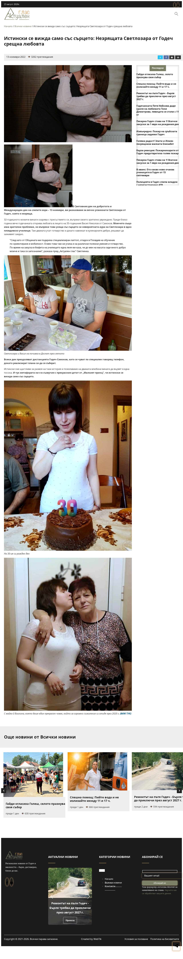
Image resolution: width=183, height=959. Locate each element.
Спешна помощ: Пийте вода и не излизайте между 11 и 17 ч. (156, 85)
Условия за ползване (136, 939)
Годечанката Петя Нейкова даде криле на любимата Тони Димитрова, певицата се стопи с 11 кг (157, 110)
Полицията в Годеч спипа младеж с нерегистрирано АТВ (157, 183)
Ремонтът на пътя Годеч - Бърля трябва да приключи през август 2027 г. (156, 96)
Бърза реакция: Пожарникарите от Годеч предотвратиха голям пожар (157, 152)
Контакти (110, 886)
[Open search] (176, 14)
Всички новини (22, 26)
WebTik (98, 939)
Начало (8, 26)
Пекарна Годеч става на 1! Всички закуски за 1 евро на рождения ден (157, 123)
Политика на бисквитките (164, 939)
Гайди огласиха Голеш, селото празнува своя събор (154, 76)
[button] (51, 896)
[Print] (178, 57)
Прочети (70, 920)
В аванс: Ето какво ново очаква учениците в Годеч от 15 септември (155, 172)
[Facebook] (166, 57)
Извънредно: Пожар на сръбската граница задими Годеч (156, 133)
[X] (160, 57)
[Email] (171, 57)
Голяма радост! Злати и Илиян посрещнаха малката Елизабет (155, 142)
